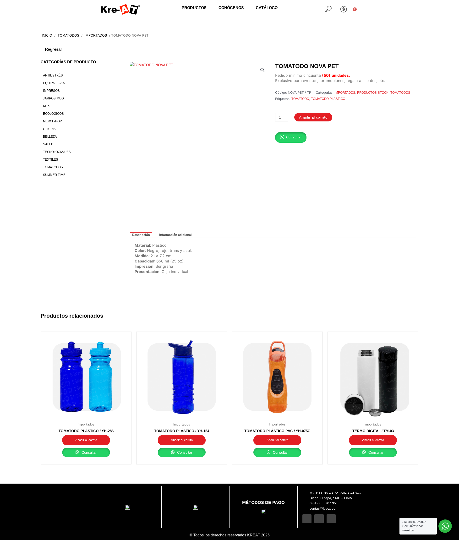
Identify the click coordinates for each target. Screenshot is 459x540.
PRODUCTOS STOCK (372, 92)
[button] (262, 70)
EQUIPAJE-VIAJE (56, 83)
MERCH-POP (52, 121)
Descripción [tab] (141, 235)
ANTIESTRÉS (53, 75)
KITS (46, 106)
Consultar (89, 452)
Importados (96, 35)
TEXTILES (50, 159)
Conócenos (231, 8)
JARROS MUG (53, 98)
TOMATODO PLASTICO (328, 99)
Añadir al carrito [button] (86, 440)
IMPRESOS (51, 91)
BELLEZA (50, 136)
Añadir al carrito (313, 117)
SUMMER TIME (54, 175)
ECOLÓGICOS (53, 113)
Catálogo (267, 8)
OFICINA (49, 129)
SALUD (48, 144)
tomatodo (300, 99)
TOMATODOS (68, 35)
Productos (194, 8)
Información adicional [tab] (175, 235)
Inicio (47, 35)
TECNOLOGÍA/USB (57, 152)
